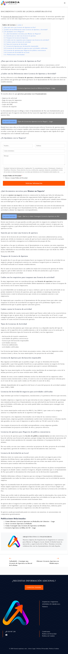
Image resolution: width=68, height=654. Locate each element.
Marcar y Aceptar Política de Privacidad (16, 178)
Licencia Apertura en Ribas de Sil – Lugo (20, 528)
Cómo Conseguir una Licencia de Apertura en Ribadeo (25, 526)
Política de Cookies (48, 636)
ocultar (20, 25)
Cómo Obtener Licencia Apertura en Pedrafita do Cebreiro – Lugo (30, 521)
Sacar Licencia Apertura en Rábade (18, 523)
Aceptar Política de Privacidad (12, 175)
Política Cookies (54, 648)
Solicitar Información (34, 183)
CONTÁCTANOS (34, 587)
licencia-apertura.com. (20, 648)
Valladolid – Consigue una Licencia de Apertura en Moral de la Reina (20, 563)
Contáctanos (46, 631)
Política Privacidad (42, 648)
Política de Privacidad (49, 634)
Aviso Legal (31, 648)
